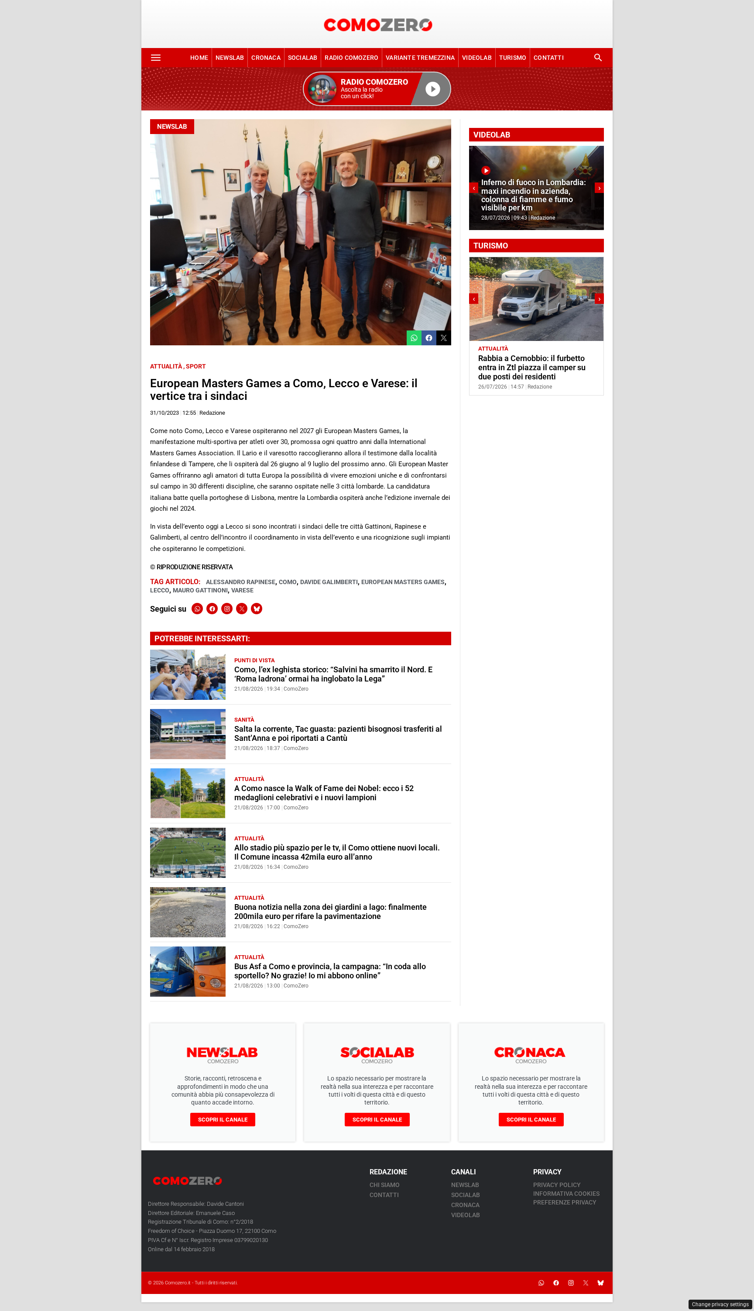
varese (242, 590)
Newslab (230, 57)
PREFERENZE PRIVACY (564, 1202)
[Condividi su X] (443, 337)
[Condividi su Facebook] (429, 337)
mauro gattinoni (200, 590)
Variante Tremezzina (420, 57)
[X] (241, 608)
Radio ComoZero (351, 57)
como (288, 581)
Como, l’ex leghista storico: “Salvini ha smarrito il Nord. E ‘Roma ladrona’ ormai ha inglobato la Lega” (333, 674)
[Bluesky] (256, 608)
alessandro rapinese (240, 581)
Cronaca (265, 57)
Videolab (477, 57)
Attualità (166, 366)
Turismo (512, 57)
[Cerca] (598, 58)
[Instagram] (227, 608)
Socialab (303, 57)
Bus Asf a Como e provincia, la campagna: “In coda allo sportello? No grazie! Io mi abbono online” (330, 971)
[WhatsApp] (197, 608)
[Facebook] (212, 608)
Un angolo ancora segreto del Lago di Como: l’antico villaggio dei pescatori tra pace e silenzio (534, 367)
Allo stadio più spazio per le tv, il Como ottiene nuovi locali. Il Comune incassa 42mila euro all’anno (337, 852)
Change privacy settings (720, 1304)
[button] (377, 89)
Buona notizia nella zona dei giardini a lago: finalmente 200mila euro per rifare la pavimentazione (330, 912)
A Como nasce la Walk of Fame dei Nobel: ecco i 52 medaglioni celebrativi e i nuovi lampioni (324, 793)
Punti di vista (254, 660)
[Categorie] (155, 57)
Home (199, 57)
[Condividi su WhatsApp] (414, 337)
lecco (159, 590)
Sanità (244, 719)
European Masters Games (403, 581)
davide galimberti (329, 581)
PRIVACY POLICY (557, 1184)
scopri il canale (222, 1119)
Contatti (549, 57)
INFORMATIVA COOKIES (566, 1193)
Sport (196, 366)
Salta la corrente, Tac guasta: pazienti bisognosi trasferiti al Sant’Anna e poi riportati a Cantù (338, 734)
